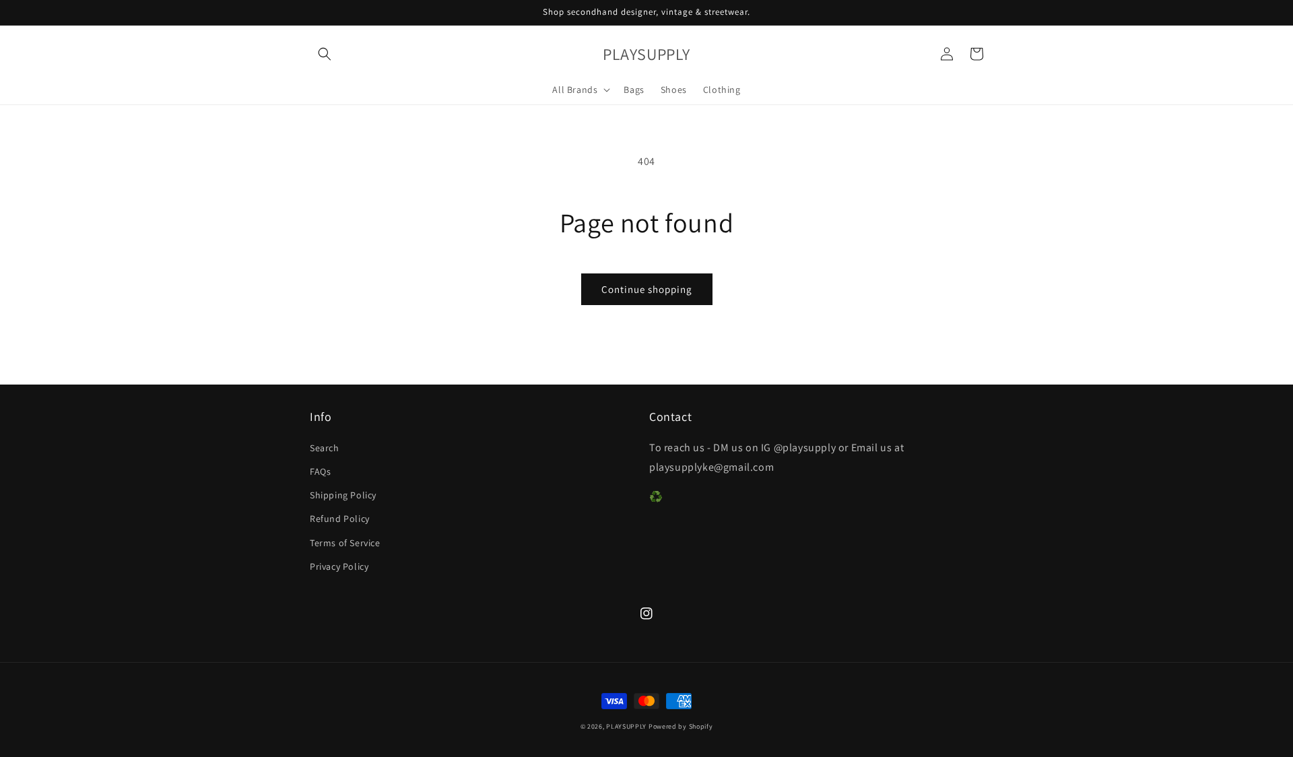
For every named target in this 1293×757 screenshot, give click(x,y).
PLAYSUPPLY (626, 726)
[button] (324, 54)
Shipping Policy (343, 495)
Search (324, 448)
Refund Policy (340, 519)
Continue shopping (646, 289)
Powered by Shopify (681, 726)
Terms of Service (345, 543)
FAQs (320, 471)
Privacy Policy (339, 566)
